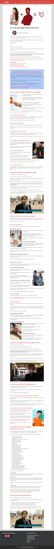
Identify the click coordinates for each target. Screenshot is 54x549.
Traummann (28, 473)
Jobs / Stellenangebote (30, 538)
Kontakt (28, 542)
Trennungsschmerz (40, 307)
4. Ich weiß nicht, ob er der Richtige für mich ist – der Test (19, 66)
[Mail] (11, 536)
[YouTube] (6, 536)
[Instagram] (8, 536)
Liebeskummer (33, 307)
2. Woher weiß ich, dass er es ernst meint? (17, 64)
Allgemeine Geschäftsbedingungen (32, 535)
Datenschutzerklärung (30, 537)
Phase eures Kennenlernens (36, 218)
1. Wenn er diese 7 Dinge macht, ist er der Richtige (18, 63)
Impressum (29, 541)
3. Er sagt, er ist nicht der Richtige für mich (17, 65)
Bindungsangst (23, 409)
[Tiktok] (3, 536)
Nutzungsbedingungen (30, 536)
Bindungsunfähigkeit (19, 419)
